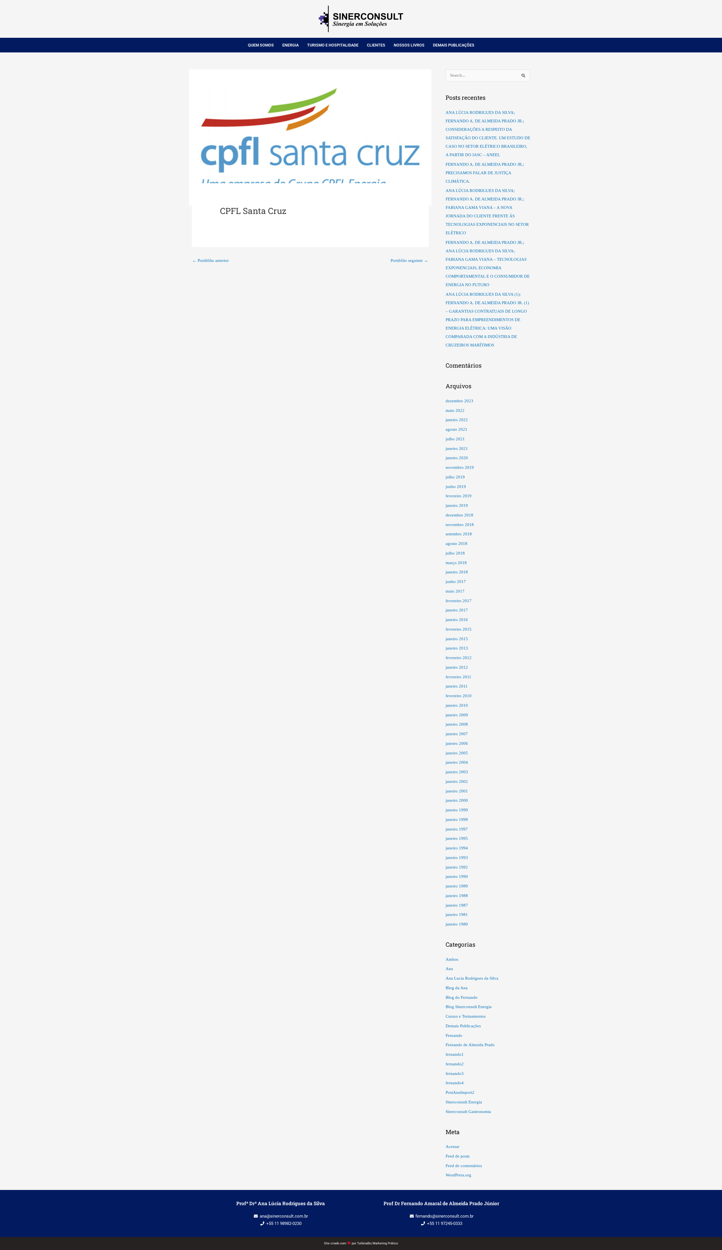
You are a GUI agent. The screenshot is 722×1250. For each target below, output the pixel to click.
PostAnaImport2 (460, 1092)
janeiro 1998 (457, 819)
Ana (449, 968)
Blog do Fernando (461, 997)
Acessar (452, 1146)
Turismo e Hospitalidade (332, 45)
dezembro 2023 (459, 401)
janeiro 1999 (457, 810)
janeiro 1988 (457, 895)
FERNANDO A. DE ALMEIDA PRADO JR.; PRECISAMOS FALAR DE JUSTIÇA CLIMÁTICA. (485, 173)
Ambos (452, 959)
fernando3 (455, 1073)
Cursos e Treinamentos (466, 1016)
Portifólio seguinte (409, 260)
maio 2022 (455, 410)
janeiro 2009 (457, 715)
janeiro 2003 (457, 772)
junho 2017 (456, 581)
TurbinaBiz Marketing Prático (377, 1243)
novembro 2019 (460, 467)
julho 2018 (455, 553)
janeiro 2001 (457, 791)
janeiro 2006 (457, 743)
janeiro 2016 (457, 619)
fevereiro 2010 (459, 696)
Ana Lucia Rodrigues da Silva (472, 978)
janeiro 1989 (457, 886)
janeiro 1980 (457, 924)
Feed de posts (458, 1156)
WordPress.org (458, 1175)
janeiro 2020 (457, 458)
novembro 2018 (460, 524)
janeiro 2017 (457, 610)
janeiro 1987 (457, 905)
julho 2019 (455, 477)
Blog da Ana (457, 988)
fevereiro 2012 (459, 657)
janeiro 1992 (457, 867)
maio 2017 (455, 591)
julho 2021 (455, 439)
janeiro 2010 (457, 705)
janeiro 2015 (457, 639)
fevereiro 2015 (459, 629)
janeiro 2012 (457, 667)
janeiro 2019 (457, 505)
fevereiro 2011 (458, 677)
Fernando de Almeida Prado (470, 1045)
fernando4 (455, 1083)
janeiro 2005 (457, 753)
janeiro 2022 (457, 420)
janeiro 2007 (457, 734)
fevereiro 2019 (459, 496)
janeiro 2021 (457, 448)
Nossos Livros (409, 45)
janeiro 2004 (457, 762)
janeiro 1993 (457, 857)
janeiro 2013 (457, 648)
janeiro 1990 (457, 876)
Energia (290, 45)
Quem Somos (261, 45)
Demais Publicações (453, 45)
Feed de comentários (464, 1165)
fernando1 (455, 1054)
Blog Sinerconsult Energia (469, 1006)
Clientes (376, 45)
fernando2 (455, 1064)
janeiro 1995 (457, 838)
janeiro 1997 (457, 829)
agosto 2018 (456, 543)
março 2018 (456, 562)
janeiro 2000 (457, 800)
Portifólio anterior (210, 260)
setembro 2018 (459, 534)
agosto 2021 (456, 429)
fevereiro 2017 (459, 601)
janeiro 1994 (457, 848)
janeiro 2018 (457, 572)
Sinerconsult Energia (464, 1102)
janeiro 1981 (457, 914)
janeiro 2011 (457, 686)
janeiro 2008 (457, 724)
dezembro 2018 (459, 515)
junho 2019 (456, 486)
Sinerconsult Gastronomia (468, 1111)
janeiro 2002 (457, 781)
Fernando (454, 1035)
